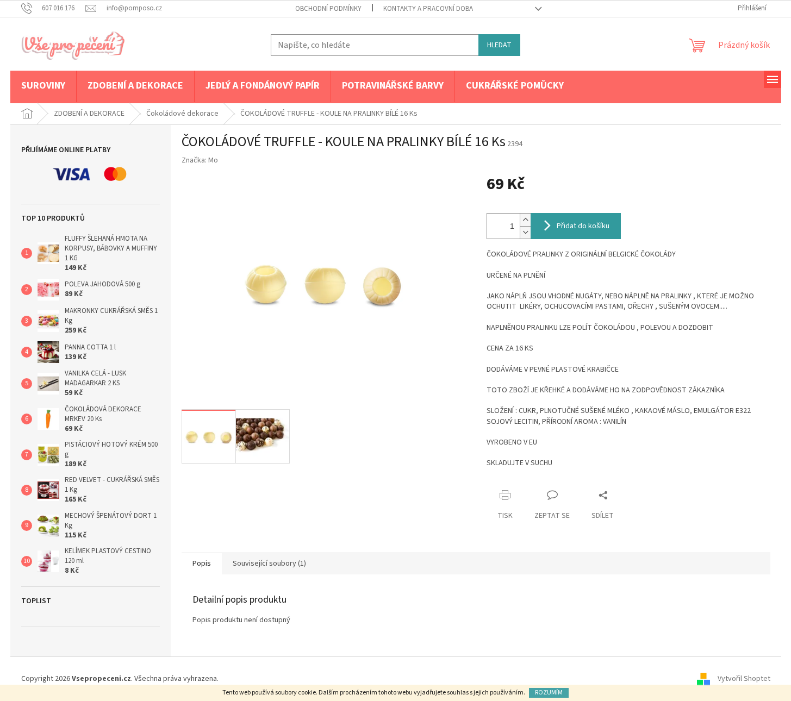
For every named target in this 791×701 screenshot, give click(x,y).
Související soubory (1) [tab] (269, 563)
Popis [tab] (201, 563)
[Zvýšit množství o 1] (525, 220)
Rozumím (549, 692)
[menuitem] (43, 86)
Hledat (499, 45)
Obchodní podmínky (328, 9)
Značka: (200, 160)
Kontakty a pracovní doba (428, 9)
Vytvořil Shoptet (744, 678)
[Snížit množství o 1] (525, 232)
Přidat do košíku (583, 226)
